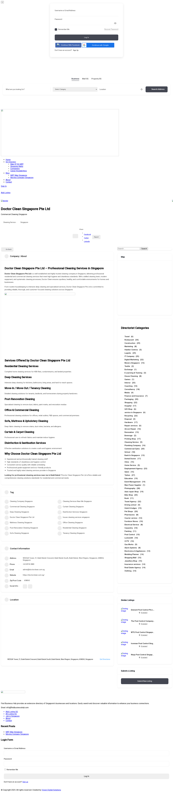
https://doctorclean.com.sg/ (33, 575)
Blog (7, 173)
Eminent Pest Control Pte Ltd (143, 610)
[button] (98, 45)
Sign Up (75, 50)
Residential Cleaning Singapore (74, 528)
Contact (9, 182)
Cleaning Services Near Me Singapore (77, 501)
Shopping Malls (16, 166)
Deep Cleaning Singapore (19, 512)
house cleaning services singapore (76, 517)
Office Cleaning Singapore (73, 522)
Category (56, 89)
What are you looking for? (15, 89)
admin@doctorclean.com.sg (34, 570)
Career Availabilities (18, 171)
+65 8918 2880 (28, 564)
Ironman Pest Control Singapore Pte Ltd (143, 643)
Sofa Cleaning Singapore (19, 533)
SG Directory (11, 162)
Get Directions (105, 659)
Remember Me (63, 29)
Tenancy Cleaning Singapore (74, 533)
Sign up (25, 782)
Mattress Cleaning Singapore (21, 522)
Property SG (96, 79)
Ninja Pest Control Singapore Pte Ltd (143, 655)
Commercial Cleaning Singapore (22, 507)
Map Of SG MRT (17, 164)
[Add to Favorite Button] (75, 236)
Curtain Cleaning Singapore (73, 507)
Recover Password (111, 29)
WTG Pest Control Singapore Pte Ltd (143, 632)
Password (58, 19)
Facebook (87, 234)
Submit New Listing (144, 681)
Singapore (24, 222)
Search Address (158, 89)
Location (103, 89)
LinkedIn (87, 241)
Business (75, 79)
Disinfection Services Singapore (75, 512)
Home (8, 160)
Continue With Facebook (70, 45)
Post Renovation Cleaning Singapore (24, 528)
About (8, 180)
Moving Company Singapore (21, 177)
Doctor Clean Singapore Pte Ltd (22, 517)
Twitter (86, 238)
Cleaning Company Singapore (21, 501)
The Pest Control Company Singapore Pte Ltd (143, 621)
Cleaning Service (9, 222)
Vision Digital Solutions (51, 790)
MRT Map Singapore (18, 175)
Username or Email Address (65, 10)
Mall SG (85, 79)
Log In (86, 37)
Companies (15, 168)
